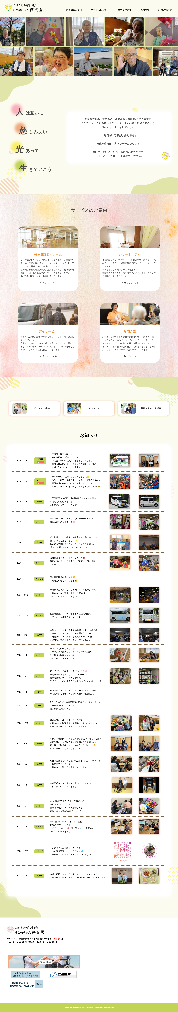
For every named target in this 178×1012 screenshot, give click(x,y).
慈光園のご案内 (74, 9)
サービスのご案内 (100, 9)
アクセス (58, 939)
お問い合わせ (165, 9)
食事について (125, 9)
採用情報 (145, 9)
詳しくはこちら (50, 282)
